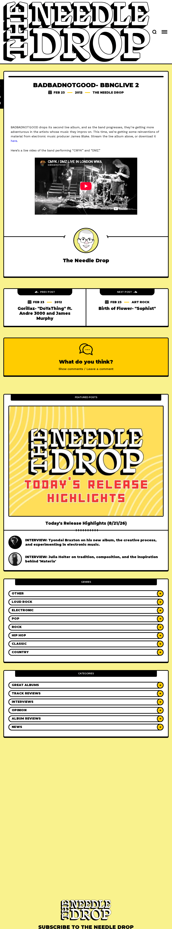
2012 (78, 92)
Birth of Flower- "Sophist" (127, 308)
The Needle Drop (108, 92)
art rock (140, 302)
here (14, 141)
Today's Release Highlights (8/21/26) (86, 523)
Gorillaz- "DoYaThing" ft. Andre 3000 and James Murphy (45, 313)
